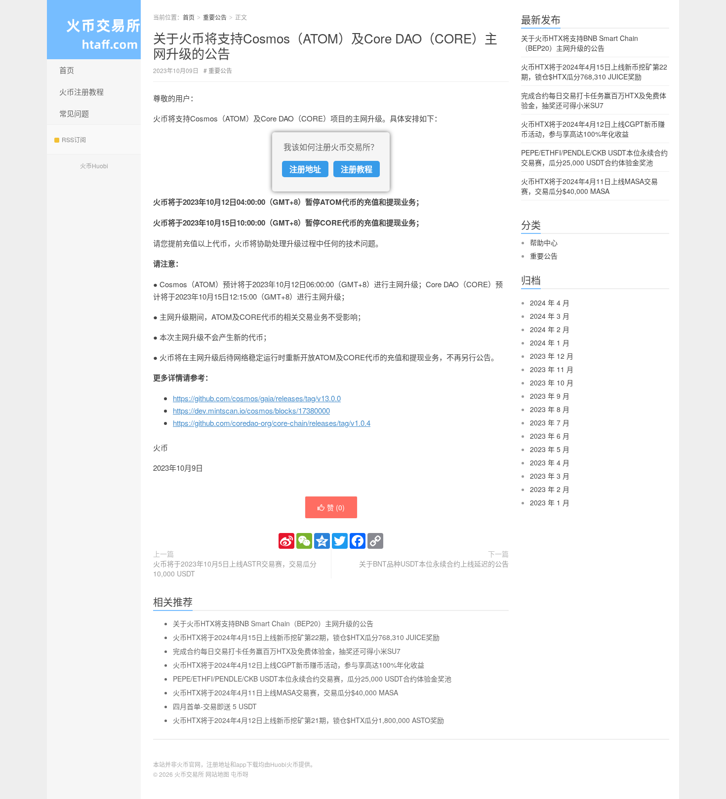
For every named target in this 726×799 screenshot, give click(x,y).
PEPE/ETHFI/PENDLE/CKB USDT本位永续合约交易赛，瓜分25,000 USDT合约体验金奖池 (312, 679)
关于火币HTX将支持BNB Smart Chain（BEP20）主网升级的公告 (273, 623)
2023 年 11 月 (551, 369)
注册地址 (305, 169)
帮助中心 (544, 242)
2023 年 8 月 (549, 409)
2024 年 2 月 (549, 329)
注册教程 (356, 169)
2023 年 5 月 (549, 449)
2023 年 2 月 (549, 489)
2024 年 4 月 (549, 302)
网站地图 (217, 774)
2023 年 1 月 (549, 502)
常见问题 (74, 113)
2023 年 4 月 (549, 462)
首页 (66, 70)
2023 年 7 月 (549, 422)
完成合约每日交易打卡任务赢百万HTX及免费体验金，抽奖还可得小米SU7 (287, 651)
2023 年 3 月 (549, 476)
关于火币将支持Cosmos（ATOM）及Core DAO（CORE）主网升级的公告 (325, 45)
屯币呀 (239, 774)
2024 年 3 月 (549, 316)
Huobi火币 (284, 764)
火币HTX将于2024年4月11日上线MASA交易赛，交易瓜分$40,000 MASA (285, 692)
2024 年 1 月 (549, 342)
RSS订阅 (74, 139)
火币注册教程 (81, 91)
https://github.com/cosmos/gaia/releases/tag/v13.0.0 (257, 398)
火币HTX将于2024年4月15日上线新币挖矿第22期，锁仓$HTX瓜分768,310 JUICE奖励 (306, 637)
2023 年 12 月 (551, 356)
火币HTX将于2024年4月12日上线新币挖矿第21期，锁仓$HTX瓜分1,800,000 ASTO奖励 (308, 720)
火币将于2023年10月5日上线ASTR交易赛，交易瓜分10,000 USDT (235, 568)
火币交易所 (189, 774)
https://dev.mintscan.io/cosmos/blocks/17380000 (251, 410)
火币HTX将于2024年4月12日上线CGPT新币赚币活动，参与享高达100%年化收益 (298, 665)
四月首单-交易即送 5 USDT (215, 706)
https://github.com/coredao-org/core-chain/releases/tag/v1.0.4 (271, 423)
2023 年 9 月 (549, 396)
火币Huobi (94, 165)
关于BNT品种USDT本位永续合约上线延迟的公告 (434, 564)
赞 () (336, 507)
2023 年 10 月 (551, 382)
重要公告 (215, 17)
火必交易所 (94, 29)
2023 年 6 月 (549, 436)
